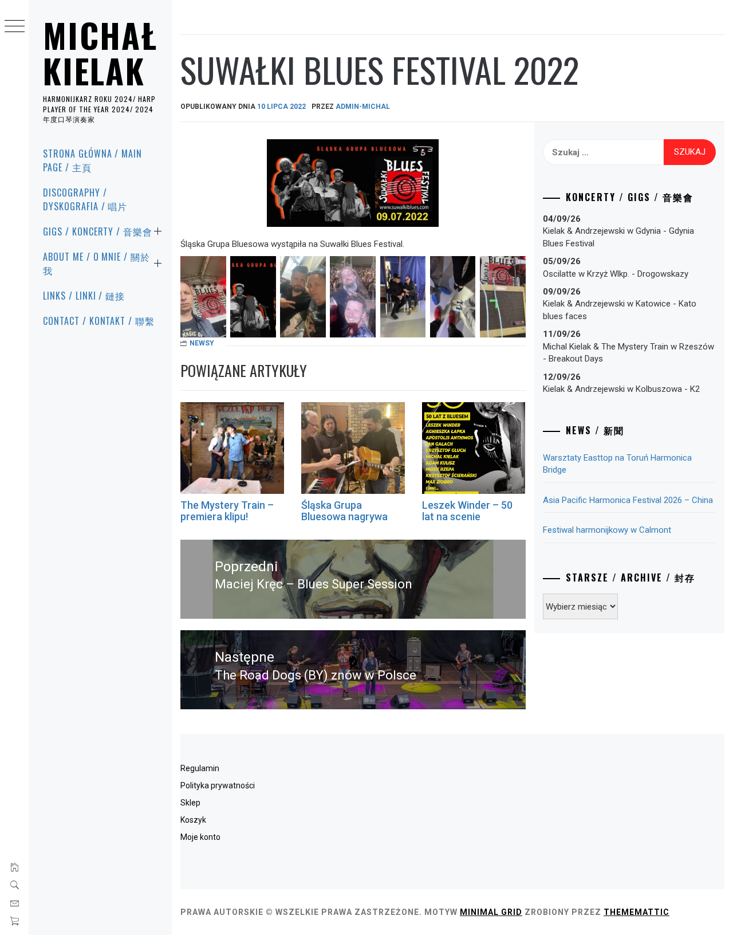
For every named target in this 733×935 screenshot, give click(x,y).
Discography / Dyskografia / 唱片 (85, 199)
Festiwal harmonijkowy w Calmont (607, 530)
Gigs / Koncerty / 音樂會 (97, 231)
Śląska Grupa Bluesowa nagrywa (344, 510)
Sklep (190, 802)
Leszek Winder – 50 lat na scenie (467, 510)
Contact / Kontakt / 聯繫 (99, 321)
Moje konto (200, 837)
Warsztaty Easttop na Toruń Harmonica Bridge (617, 464)
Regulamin (199, 768)
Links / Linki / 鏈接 (84, 295)
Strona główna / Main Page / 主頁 (92, 160)
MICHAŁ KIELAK (100, 52)
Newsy (202, 343)
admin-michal (363, 107)
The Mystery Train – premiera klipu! (227, 510)
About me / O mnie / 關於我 (96, 263)
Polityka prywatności (217, 785)
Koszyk (193, 819)
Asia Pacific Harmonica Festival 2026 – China (628, 500)
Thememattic (636, 912)
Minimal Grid (491, 912)
